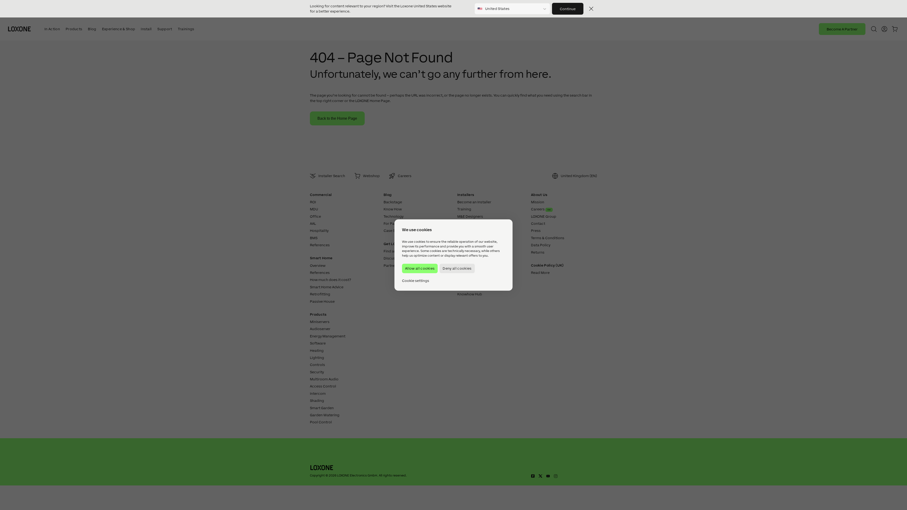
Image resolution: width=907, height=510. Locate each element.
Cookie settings (415, 281)
